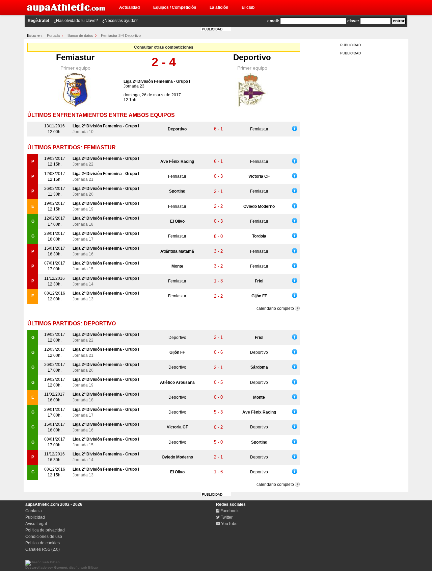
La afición (219, 7)
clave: (353, 21)
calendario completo (275, 308)
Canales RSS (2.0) (42, 549)
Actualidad (129, 7)
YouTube (229, 523)
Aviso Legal (36, 523)
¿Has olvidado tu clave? (76, 20)
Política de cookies (42, 543)
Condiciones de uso (43, 536)
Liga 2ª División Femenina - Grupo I (157, 81)
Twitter (226, 517)
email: (273, 21)
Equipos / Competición (174, 7)
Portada (53, 35)
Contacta (33, 510)
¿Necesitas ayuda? (120, 20)
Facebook (229, 510)
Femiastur (75, 57)
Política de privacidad (45, 530)
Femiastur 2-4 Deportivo (121, 35)
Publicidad (35, 517)
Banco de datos (80, 35)
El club (248, 7)
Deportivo (252, 57)
